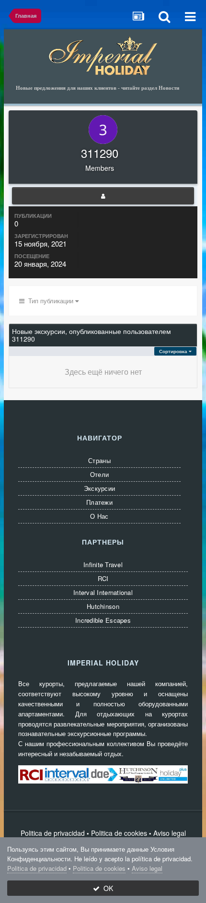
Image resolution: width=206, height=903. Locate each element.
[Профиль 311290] (103, 195)
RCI (103, 578)
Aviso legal (169, 833)
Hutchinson (103, 606)
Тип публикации (49, 300)
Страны (99, 460)
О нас (99, 516)
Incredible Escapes (103, 620)
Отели (99, 474)
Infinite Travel (103, 564)
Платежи (99, 502)
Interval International (103, 592)
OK (106, 888)
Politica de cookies (119, 833)
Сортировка (174, 351)
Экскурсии (99, 488)
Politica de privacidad (53, 833)
